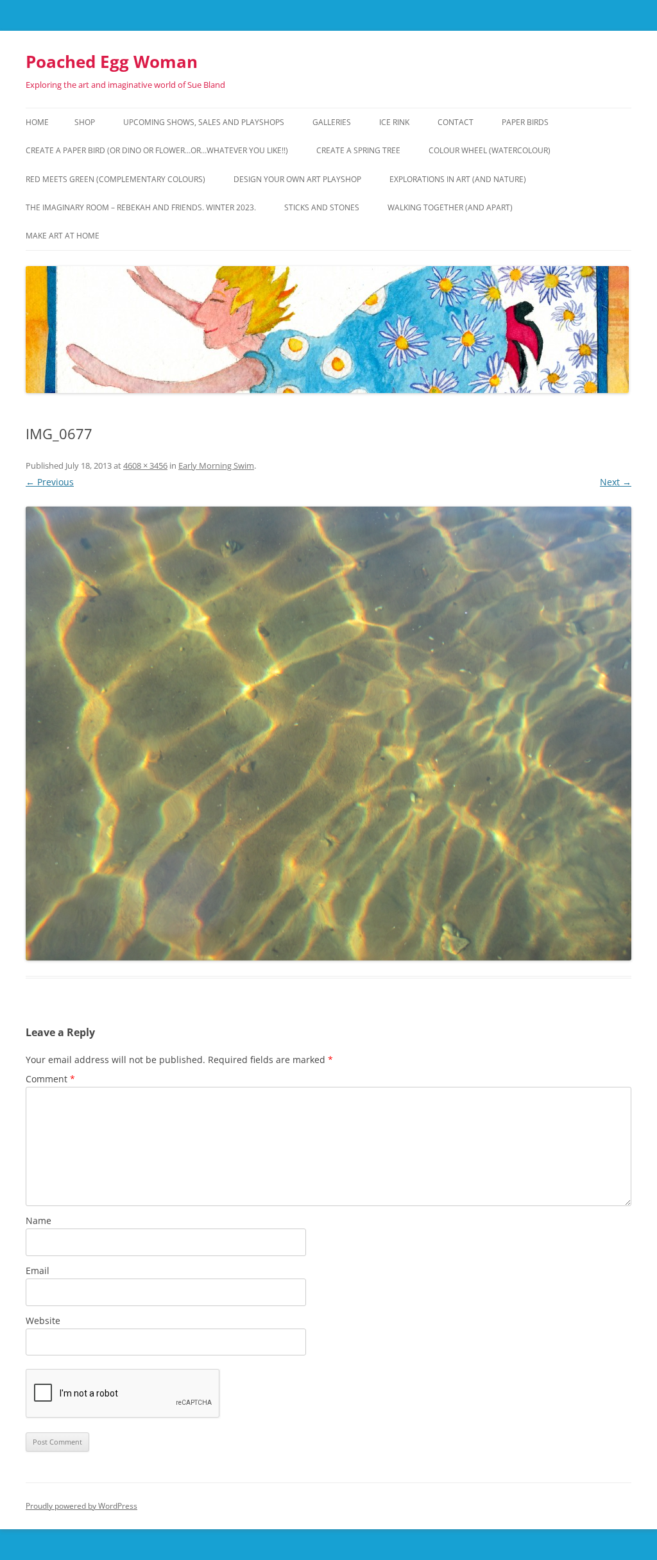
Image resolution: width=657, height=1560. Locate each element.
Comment (50, 1079)
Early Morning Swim (216, 465)
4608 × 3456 (145, 465)
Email (37, 1270)
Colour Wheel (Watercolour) (489, 150)
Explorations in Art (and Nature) (457, 179)
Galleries (331, 122)
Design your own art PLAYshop (297, 179)
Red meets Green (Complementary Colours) (115, 179)
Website (43, 1320)
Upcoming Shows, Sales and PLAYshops (203, 122)
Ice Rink (394, 122)
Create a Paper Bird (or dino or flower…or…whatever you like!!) (157, 150)
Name (38, 1220)
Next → (615, 482)
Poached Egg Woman (112, 61)
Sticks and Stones (321, 207)
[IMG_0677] (328, 733)
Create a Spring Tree (358, 150)
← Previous (50, 482)
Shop (84, 122)
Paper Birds (525, 122)
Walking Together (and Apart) (450, 207)
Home (37, 122)
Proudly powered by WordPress (81, 1505)
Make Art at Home (62, 235)
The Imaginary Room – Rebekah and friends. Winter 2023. (141, 207)
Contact (456, 122)
